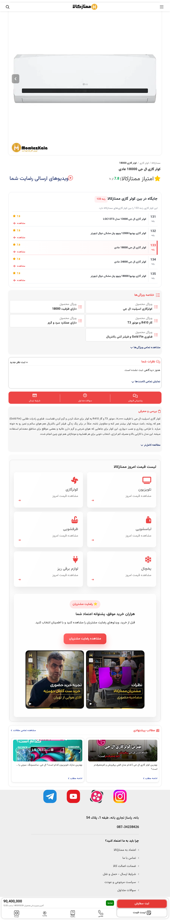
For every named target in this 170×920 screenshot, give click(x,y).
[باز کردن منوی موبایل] (162, 7)
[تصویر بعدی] (15, 78)
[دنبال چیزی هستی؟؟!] (7, 6)
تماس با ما (129, 858)
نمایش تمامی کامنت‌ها (147, 382)
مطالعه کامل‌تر (152, 445)
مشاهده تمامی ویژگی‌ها (147, 347)
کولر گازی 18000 (128, 163)
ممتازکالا (156, 163)
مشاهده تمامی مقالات (24, 730)
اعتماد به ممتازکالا (125, 850)
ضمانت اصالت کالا (124, 866)
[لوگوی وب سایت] (85, 7)
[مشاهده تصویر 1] (85, 78)
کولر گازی (144, 163)
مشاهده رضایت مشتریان (85, 638)
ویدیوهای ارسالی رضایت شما (39, 178)
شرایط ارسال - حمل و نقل (119, 874)
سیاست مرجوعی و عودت (120, 882)
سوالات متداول (126, 890)
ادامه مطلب (151, 778)
